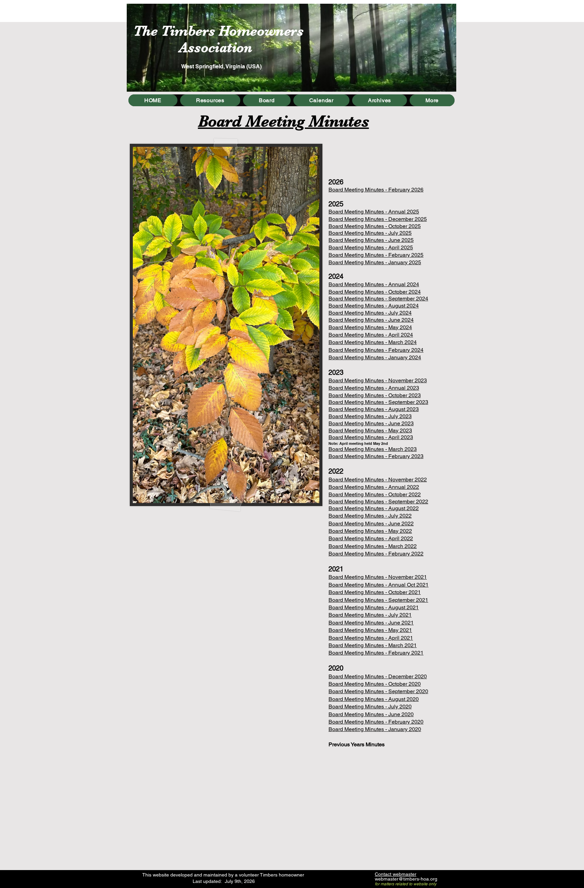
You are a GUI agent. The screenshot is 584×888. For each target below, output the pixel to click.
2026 (335, 182)
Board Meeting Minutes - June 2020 (371, 714)
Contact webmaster (395, 874)
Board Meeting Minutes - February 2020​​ (375, 722)
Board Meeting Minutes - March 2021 (372, 645)
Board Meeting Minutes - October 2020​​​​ (374, 684)
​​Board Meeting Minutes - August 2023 (373, 409)
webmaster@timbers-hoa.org (406, 879)
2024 (335, 276)
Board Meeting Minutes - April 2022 (370, 538)
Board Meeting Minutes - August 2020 (373, 699)
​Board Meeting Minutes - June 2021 (371, 622)
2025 (335, 204)
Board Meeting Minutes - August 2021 (373, 607)
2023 (335, 372)
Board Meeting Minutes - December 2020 (377, 676)
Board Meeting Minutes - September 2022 (378, 501)
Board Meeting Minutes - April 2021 (370, 638)
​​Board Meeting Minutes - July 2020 (370, 706)
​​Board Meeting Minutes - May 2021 (370, 630)
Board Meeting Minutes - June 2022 (371, 523)
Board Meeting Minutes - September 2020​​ (378, 691)
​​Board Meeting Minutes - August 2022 (373, 508)
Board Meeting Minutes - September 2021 (378, 600)
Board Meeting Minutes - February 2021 (375, 653)
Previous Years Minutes (356, 744)
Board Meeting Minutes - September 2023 (378, 402)
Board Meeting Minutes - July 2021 (370, 615)
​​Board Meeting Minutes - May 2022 (370, 531)
